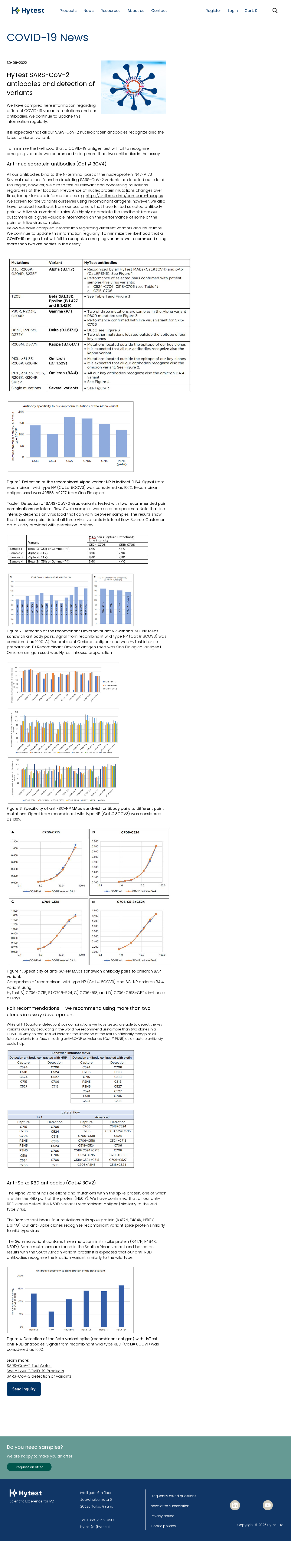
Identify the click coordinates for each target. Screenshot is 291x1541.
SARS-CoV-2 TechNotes (29, 1365)
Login (233, 10)
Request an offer (29, 1467)
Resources (111, 10)
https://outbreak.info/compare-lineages (124, 195)
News (89, 10)
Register (213, 10)
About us (135, 10)
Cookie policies (163, 1526)
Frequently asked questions (173, 1496)
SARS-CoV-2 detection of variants (39, 1376)
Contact (159, 10)
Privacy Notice (162, 1516)
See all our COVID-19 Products (35, 1371)
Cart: (251, 10)
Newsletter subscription (170, 1506)
